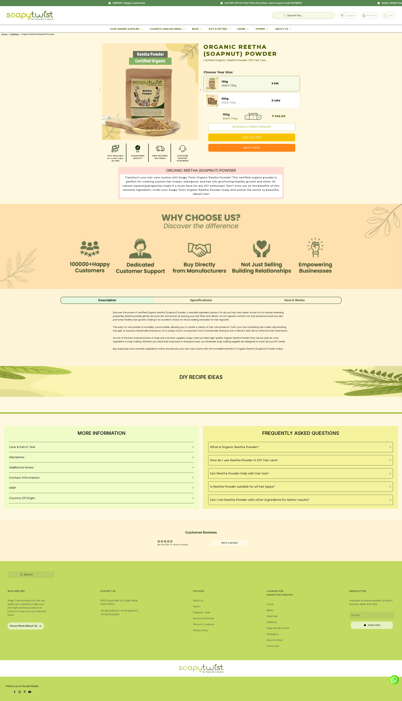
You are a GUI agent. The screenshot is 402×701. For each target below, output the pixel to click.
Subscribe (374, 625)
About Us (281, 28)
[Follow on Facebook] (14, 691)
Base (195, 28)
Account (370, 15)
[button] (107, 300)
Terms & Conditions (203, 624)
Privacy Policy (200, 630)
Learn (241, 28)
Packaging (272, 634)
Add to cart (251, 137)
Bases (270, 610)
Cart (389, 15)
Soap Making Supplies (124, 28)
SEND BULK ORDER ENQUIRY (251, 126)
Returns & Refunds (203, 618)
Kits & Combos (275, 640)
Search (197, 606)
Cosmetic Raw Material (165, 28)
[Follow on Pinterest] (24, 691)
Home (4, 34)
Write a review (229, 542)
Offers (260, 28)
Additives (14, 34)
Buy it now (251, 147)
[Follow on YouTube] (29, 691)
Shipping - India (201, 612)
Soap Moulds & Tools (278, 628)
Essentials (272, 616)
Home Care (273, 646)
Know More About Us (23, 625)
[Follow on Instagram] (19, 691)
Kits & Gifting (218, 28)
